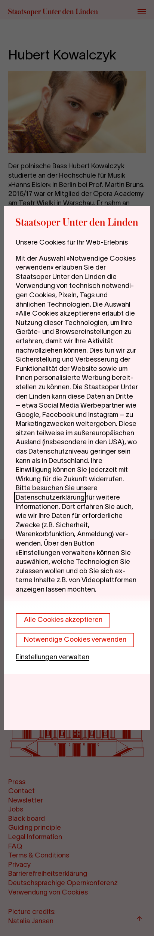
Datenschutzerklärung (50, 497)
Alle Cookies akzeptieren (63, 619)
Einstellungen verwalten (52, 657)
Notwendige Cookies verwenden (75, 639)
